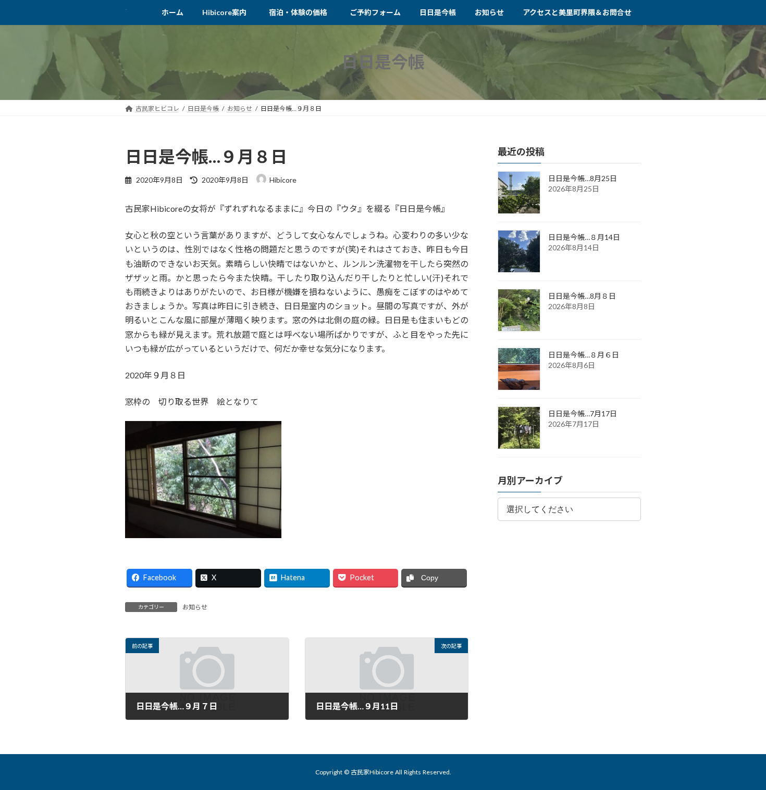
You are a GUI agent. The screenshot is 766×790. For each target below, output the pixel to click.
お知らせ (194, 607)
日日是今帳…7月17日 (582, 413)
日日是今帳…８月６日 (583, 354)
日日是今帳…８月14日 (584, 237)
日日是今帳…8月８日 (582, 295)
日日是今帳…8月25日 (582, 178)
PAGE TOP (738, 756)
